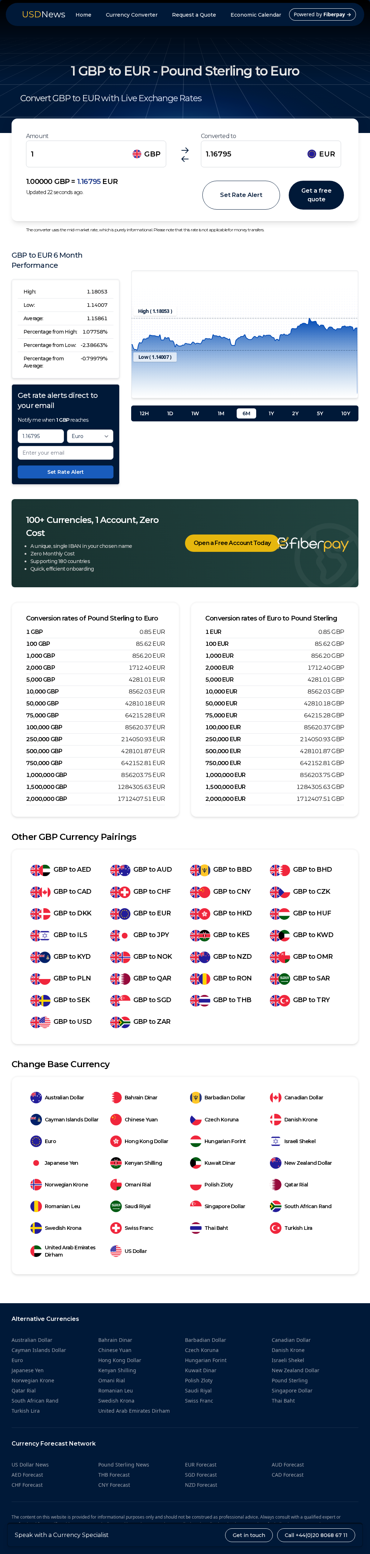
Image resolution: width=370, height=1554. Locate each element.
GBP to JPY (151, 935)
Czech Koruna (221, 1119)
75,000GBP (42, 715)
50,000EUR (221, 703)
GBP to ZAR (151, 1022)
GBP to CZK (311, 892)
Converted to (218, 136)
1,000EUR (219, 655)
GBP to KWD (313, 935)
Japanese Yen (61, 1163)
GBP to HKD (232, 913)
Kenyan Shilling (143, 1163)
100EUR (216, 643)
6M (246, 413)
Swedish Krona (63, 1228)
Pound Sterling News (123, 1464)
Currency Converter (132, 15)
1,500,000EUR (225, 787)
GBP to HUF (312, 913)
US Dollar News (30, 1464)
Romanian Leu (62, 1206)
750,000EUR (223, 763)
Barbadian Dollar (225, 1097)
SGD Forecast (201, 1474)
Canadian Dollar (303, 1097)
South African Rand (308, 1206)
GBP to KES (231, 935)
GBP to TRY (311, 1000)
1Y (271, 413)
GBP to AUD (152, 869)
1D (170, 413)
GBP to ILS (70, 935)
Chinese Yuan (141, 1119)
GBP (152, 154)
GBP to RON (232, 978)
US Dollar (136, 1251)
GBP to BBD (232, 869)
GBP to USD (72, 1022)
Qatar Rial (296, 1184)
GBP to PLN (72, 978)
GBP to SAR (311, 978)
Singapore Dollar (225, 1206)
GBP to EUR (152, 913)
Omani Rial (138, 1184)
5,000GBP (40, 679)
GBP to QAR (152, 978)
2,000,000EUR (225, 798)
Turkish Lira (298, 1228)
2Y (295, 413)
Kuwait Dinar (220, 1163)
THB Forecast (114, 1474)
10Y (345, 413)
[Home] (302, 544)
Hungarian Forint (225, 1141)
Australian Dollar (64, 1097)
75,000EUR (221, 715)
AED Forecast (27, 1474)
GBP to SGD (152, 1000)
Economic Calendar (256, 15)
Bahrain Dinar (141, 1097)
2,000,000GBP (46, 798)
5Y (320, 413)
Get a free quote (316, 195)
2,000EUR (219, 667)
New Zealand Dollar (308, 1163)
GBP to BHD (312, 869)
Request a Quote (194, 15)
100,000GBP (44, 727)
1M (221, 413)
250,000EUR (223, 739)
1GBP (34, 631)
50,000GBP (42, 703)
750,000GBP (44, 763)
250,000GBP (44, 739)
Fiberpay (337, 14)
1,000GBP (40, 655)
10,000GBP (42, 691)
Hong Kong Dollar (146, 1141)
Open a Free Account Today (232, 543)
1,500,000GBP (46, 787)
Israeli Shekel (299, 1141)
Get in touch (249, 1535)
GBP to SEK (71, 1000)
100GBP (38, 643)
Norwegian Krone (66, 1184)
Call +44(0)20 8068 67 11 (316, 1535)
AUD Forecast (288, 1464)
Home (83, 15)
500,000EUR (223, 751)
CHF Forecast (27, 1484)
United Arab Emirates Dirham (70, 1251)
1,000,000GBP (46, 775)
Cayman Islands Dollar (71, 1119)
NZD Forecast (201, 1484)
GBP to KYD (71, 957)
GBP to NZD (232, 957)
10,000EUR (221, 691)
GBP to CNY (231, 892)
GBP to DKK (72, 913)
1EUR (213, 631)
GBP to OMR (312, 957)
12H (144, 413)
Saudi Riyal (137, 1206)
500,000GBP (44, 751)
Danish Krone (300, 1119)
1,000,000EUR (225, 775)
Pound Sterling (290, 1380)
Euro (50, 1141)
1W (195, 413)
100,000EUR (223, 727)
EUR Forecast (200, 1464)
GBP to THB (232, 1000)
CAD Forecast (288, 1474)
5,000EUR (219, 679)
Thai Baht (216, 1228)
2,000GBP (40, 667)
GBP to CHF (152, 892)
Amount (37, 136)
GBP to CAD (72, 892)
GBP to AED (72, 869)
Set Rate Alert (241, 195)
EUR (327, 154)
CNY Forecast (114, 1484)
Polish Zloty (219, 1184)
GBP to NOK (152, 957)
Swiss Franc (139, 1228)
